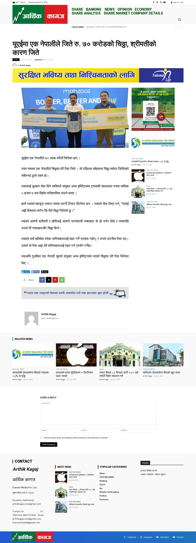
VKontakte (164, 537)
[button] (179, 19)
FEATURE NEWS (137, 158)
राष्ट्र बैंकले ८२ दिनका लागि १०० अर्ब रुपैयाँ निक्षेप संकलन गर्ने (159, 190)
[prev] (177, 27)
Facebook (132, 537)
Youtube (180, 537)
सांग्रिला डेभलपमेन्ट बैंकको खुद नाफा (98, 27)
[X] (161, 2)
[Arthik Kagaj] (15, 65)
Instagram (148, 537)
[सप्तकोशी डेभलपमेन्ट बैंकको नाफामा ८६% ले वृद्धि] (153, 143)
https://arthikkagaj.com (49, 318)
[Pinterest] (55, 280)
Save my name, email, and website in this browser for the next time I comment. (76, 438)
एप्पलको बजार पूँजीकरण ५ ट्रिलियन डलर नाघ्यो (81, 476)
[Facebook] (153, 2)
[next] (182, 27)
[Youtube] (164, 2)
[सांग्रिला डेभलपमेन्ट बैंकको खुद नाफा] (138, 207)
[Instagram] (157, 2)
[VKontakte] (157, 537)
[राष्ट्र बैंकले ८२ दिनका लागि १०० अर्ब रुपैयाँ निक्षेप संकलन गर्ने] (138, 191)
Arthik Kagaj (25, 65)
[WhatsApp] (62, 280)
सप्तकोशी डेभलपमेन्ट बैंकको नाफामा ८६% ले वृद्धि (150, 161)
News (16, 60)
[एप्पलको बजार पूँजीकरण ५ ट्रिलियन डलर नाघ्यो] (138, 175)
